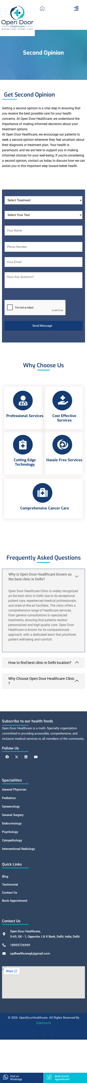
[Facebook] (7, 757)
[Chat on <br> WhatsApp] (5, 1077)
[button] (43, 577)
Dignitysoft (43, 1023)
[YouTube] (35, 757)
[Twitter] (16, 757)
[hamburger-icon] (76, 8)
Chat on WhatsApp (16, 1078)
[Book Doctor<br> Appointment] (49, 1077)
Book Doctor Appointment (62, 1078)
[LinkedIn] (26, 757)
